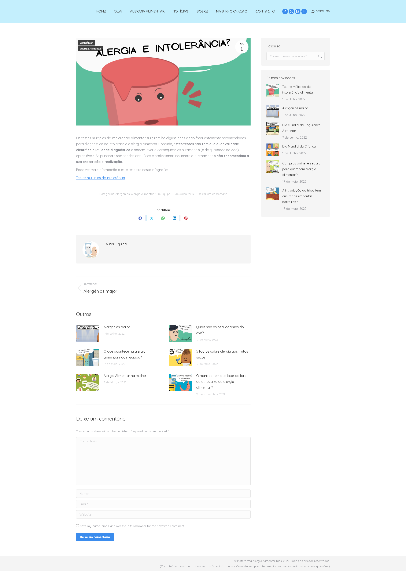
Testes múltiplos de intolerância (100, 178)
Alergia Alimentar (90, 48)
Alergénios (86, 42)
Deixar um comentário (213, 194)
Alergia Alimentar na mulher (125, 376)
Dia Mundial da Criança (299, 146)
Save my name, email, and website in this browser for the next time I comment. (132, 526)
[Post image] (87, 333)
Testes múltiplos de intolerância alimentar (298, 89)
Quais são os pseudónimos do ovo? (220, 330)
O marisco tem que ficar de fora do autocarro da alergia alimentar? (221, 382)
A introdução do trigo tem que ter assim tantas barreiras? (301, 196)
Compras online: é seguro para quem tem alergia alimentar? (301, 169)
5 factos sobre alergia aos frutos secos (222, 354)
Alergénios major (117, 327)
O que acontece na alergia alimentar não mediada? (124, 354)
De (163, 194)
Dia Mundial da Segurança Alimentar (301, 128)
